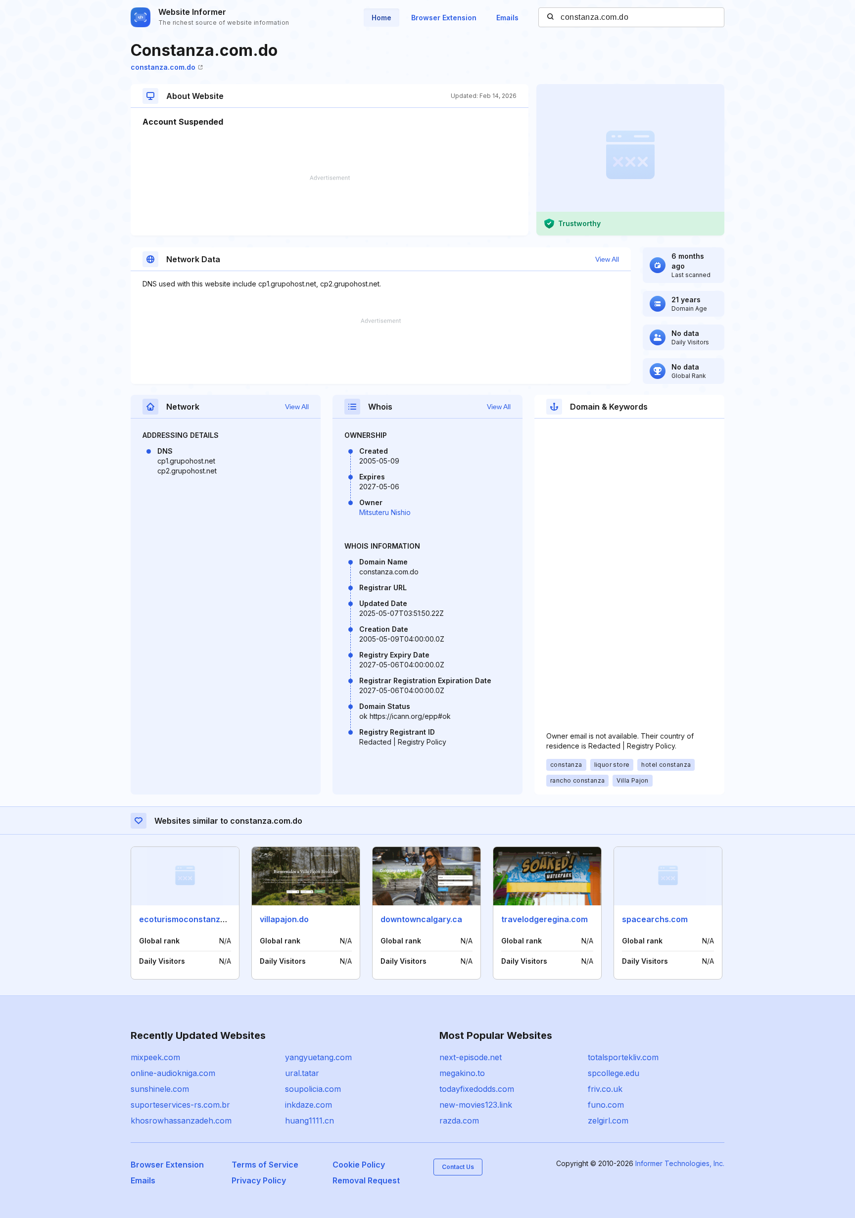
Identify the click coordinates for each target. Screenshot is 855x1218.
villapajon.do (284, 919)
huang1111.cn (309, 1120)
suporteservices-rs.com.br (180, 1105)
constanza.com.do (163, 67)
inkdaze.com (308, 1105)
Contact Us (458, 1167)
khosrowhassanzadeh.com (181, 1120)
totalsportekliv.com (623, 1057)
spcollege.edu (613, 1073)
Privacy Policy (259, 1180)
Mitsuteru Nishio (385, 512)
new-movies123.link (475, 1105)
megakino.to (462, 1073)
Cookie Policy (358, 1165)
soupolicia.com (313, 1089)
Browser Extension (443, 17)
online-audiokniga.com (173, 1073)
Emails (507, 17)
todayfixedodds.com (476, 1089)
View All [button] (607, 259)
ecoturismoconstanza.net (189, 919)
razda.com (459, 1120)
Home (381, 17)
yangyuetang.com (318, 1057)
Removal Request (366, 1180)
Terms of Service (265, 1165)
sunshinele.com (160, 1089)
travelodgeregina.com (544, 919)
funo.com (606, 1105)
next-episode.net (470, 1057)
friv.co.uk (605, 1089)
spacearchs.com (655, 919)
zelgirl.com (608, 1120)
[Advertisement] (329, 205)
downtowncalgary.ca (421, 919)
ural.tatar (302, 1073)
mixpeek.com (155, 1057)
